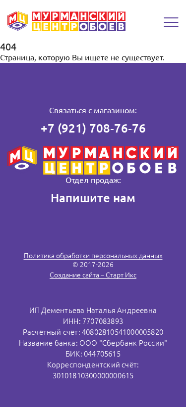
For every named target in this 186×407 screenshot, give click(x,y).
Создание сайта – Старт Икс (93, 275)
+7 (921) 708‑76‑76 (93, 128)
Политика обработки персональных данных (93, 256)
